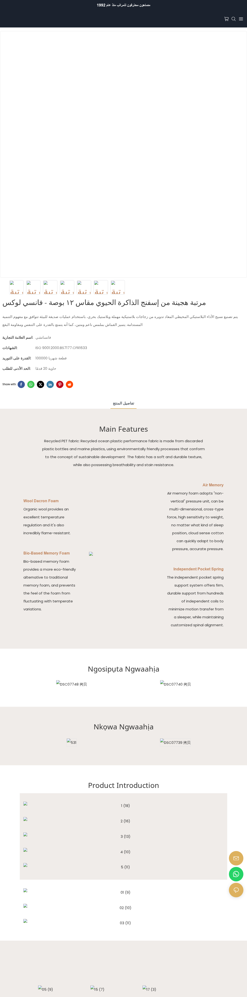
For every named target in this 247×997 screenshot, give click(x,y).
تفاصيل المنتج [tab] (123, 403)
